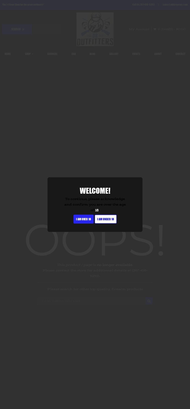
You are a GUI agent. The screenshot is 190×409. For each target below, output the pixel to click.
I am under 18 (105, 219)
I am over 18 (83, 219)
